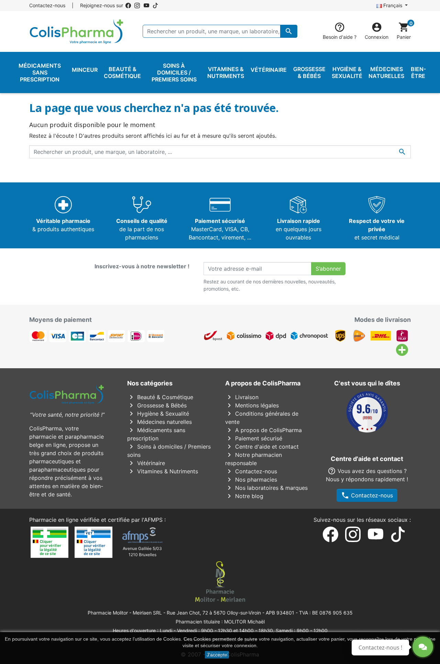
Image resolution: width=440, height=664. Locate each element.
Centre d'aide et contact (262, 446)
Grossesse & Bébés (157, 405)
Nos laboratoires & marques (266, 487)
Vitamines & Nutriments (162, 471)
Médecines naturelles (159, 421)
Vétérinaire (146, 463)
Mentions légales (252, 405)
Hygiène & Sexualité (158, 413)
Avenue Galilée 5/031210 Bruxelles (142, 551)
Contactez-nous (47, 5)
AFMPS (153, 519)
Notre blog (244, 496)
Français (393, 5)
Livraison (241, 397)
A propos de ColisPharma (263, 430)
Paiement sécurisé (253, 438)
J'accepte (217, 654)
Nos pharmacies (251, 479)
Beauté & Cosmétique (160, 397)
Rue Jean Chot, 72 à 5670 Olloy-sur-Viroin (214, 613)
